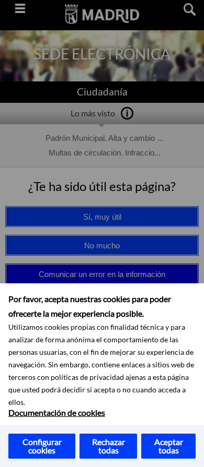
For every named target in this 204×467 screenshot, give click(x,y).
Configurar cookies (42, 446)
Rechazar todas (108, 446)
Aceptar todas (168, 446)
